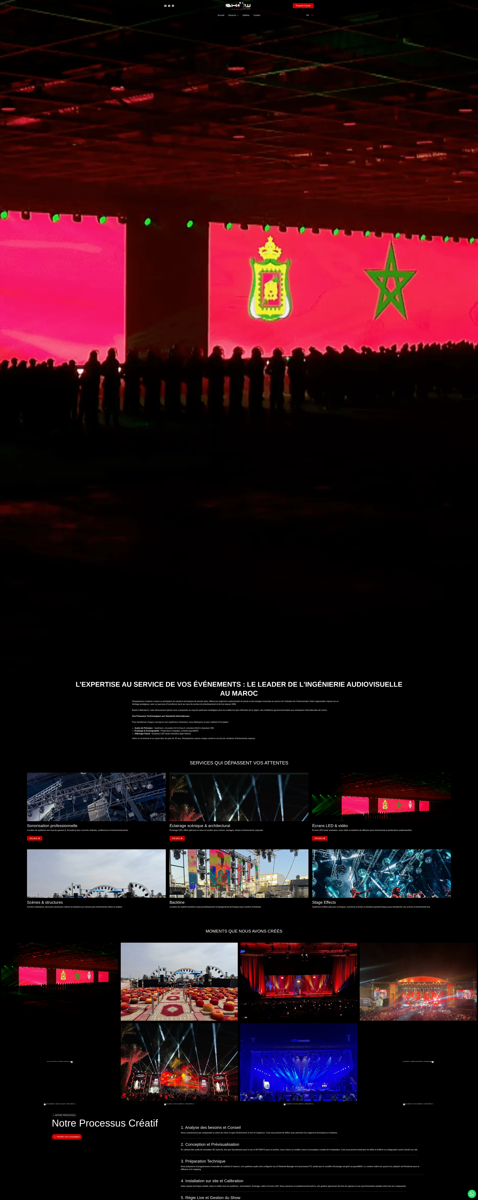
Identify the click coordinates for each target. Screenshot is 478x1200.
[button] (303, 5)
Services (232, 15)
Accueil (221, 15)
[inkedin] (173, 6)
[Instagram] (169, 6)
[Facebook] (165, 6)
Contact (256, 15)
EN (307, 15)
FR (312, 15)
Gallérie (245, 15)
